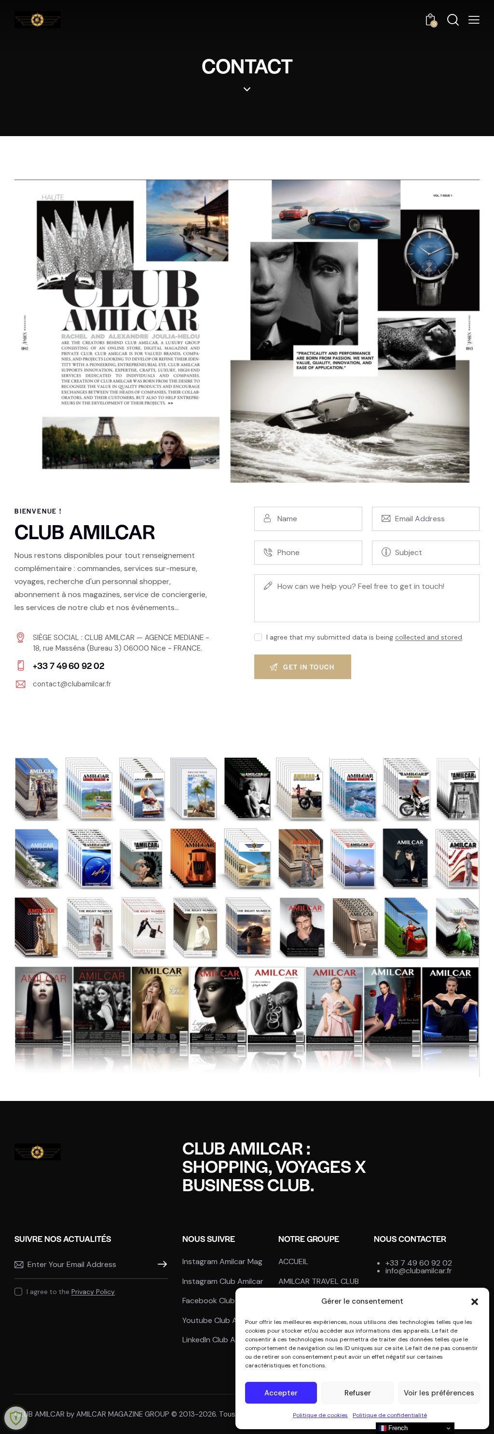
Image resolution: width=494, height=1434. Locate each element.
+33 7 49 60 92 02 (418, 1263)
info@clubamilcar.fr (418, 1271)
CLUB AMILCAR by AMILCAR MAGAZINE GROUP (91, 1414)
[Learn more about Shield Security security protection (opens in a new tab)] (16, 1418)
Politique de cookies (320, 1415)
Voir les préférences (439, 1393)
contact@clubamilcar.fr (72, 684)
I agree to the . (71, 1291)
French (397, 1428)
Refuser (357, 1393)
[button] (475, 1302)
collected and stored (428, 637)
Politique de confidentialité (390, 1415)
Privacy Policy (93, 1291)
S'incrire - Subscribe (160, 1264)
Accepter (281, 1393)
